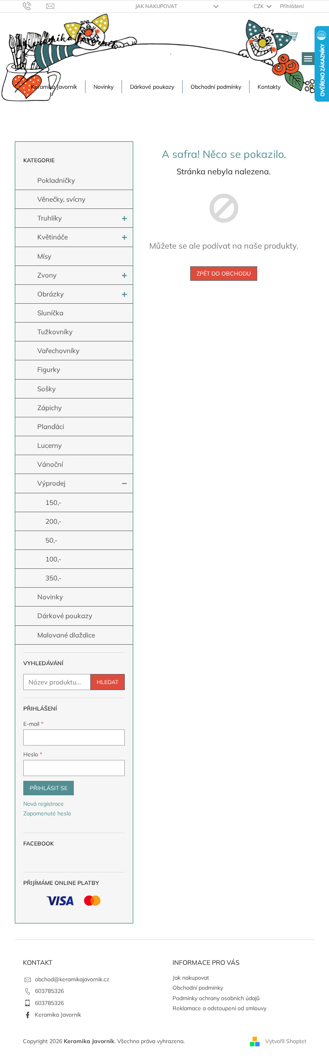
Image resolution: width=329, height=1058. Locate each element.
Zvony (47, 275)
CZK (259, 6)
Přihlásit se (48, 788)
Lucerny (49, 445)
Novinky (50, 596)
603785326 (49, 991)
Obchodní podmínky (198, 987)
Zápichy (49, 407)
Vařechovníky (58, 350)
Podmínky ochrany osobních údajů (216, 998)
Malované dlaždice (66, 635)
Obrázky (50, 294)
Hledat (107, 682)
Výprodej (51, 483)
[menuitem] (54, 86)
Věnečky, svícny (61, 199)
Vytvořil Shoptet (286, 1041)
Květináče (52, 237)
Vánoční (50, 464)
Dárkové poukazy (64, 615)
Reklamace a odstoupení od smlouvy (219, 1008)
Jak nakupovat (156, 6)
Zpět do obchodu (224, 273)
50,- (51, 540)
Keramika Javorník (58, 1014)
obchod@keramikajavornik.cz (72, 979)
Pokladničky (56, 180)
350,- (53, 578)
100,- (53, 559)
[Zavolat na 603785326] (35, 5)
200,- (53, 521)
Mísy (44, 256)
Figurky (48, 369)
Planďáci (50, 426)
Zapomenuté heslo (47, 813)
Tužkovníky (55, 331)
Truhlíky (49, 218)
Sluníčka (50, 312)
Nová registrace (43, 803)
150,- (53, 502)
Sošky (46, 388)
